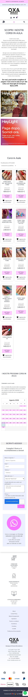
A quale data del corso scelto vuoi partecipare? (13, 483)
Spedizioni (14, 618)
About (14, 611)
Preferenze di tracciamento (14, 631)
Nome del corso (9, 476)
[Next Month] (24, 400)
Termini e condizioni (14, 621)
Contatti (14, 628)
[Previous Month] (3, 400)
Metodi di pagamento (14, 616)
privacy (6, 497)
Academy (14, 626)
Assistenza (14, 623)
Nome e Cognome (9, 457)
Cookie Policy (14, 613)
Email (6, 463)
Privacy (7, 494)
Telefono (7, 470)
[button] (14, 22)
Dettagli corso (7, 196)
